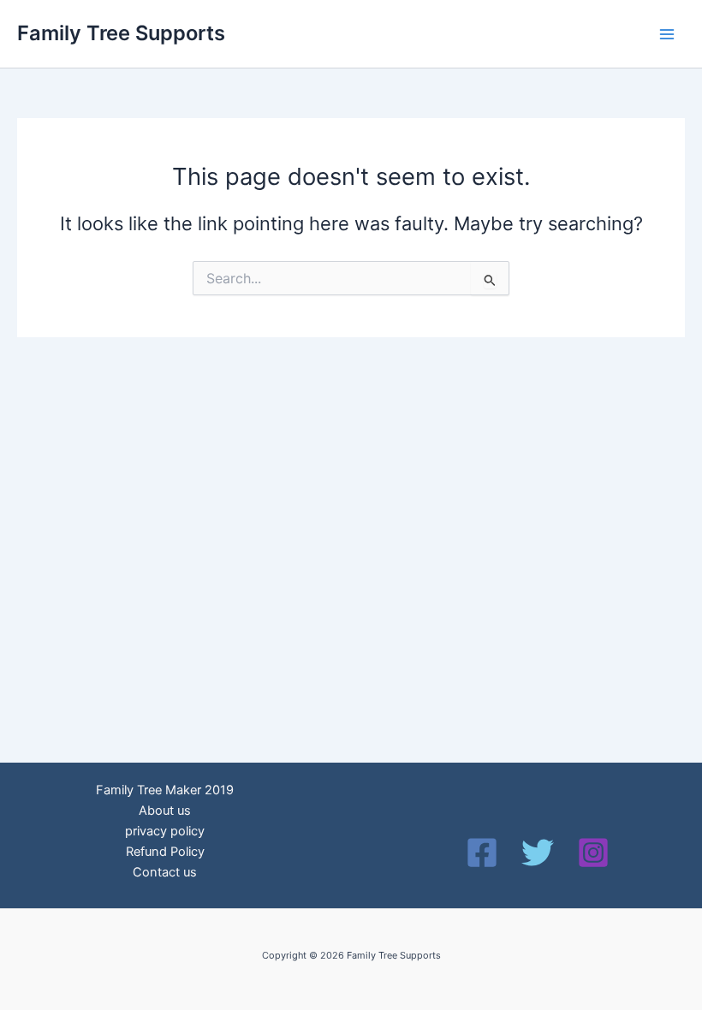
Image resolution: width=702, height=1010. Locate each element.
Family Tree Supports (121, 33)
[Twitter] (537, 852)
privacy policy (165, 831)
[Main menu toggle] (667, 34)
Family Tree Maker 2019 (165, 790)
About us (165, 810)
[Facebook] (482, 852)
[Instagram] (593, 852)
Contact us (165, 872)
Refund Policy (165, 851)
